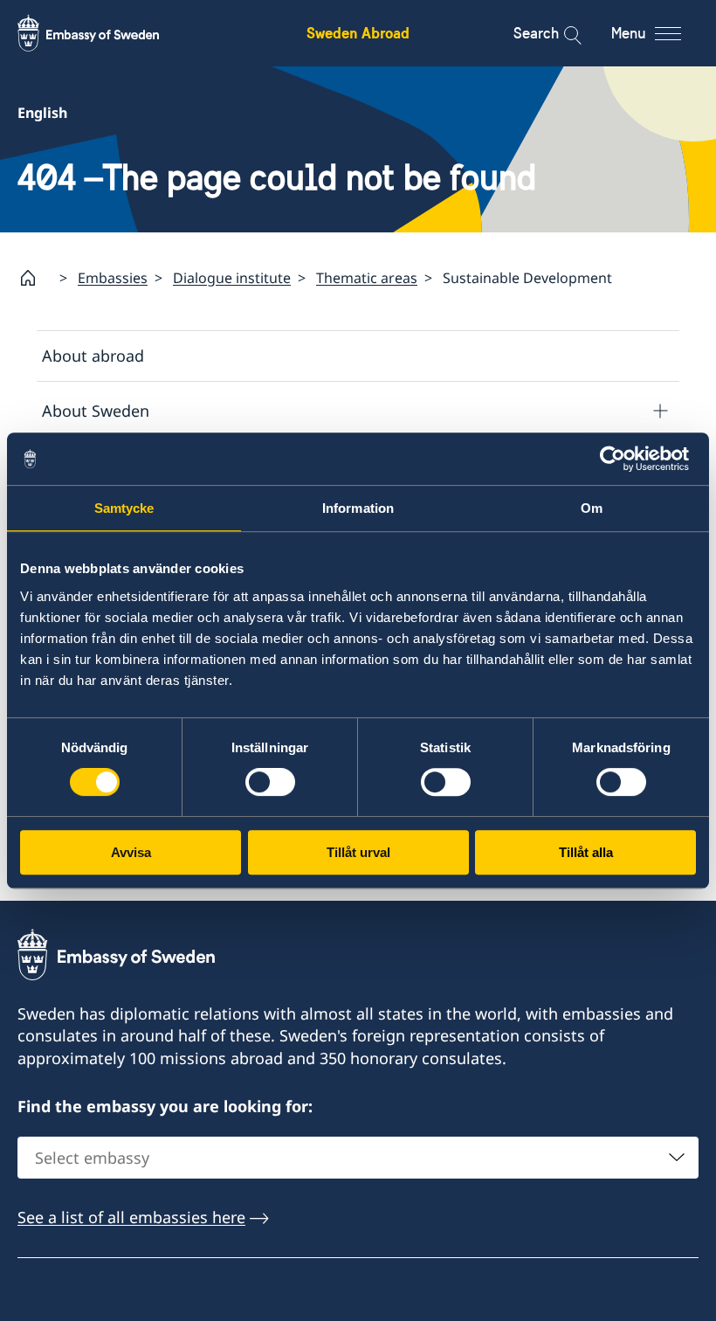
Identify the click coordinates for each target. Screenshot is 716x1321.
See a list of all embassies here (131, 1217)
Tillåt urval (358, 852)
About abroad (93, 355)
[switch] (270, 782)
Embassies (113, 277)
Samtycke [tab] (124, 508)
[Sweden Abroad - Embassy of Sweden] (104, 33)
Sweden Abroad (358, 33)
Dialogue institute (232, 277)
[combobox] (358, 1158)
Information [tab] (358, 508)
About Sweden (95, 410)
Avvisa (131, 852)
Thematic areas (366, 277)
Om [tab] (591, 508)
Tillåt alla (586, 852)
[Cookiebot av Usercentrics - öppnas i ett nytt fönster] (619, 459)
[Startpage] (34, 277)
